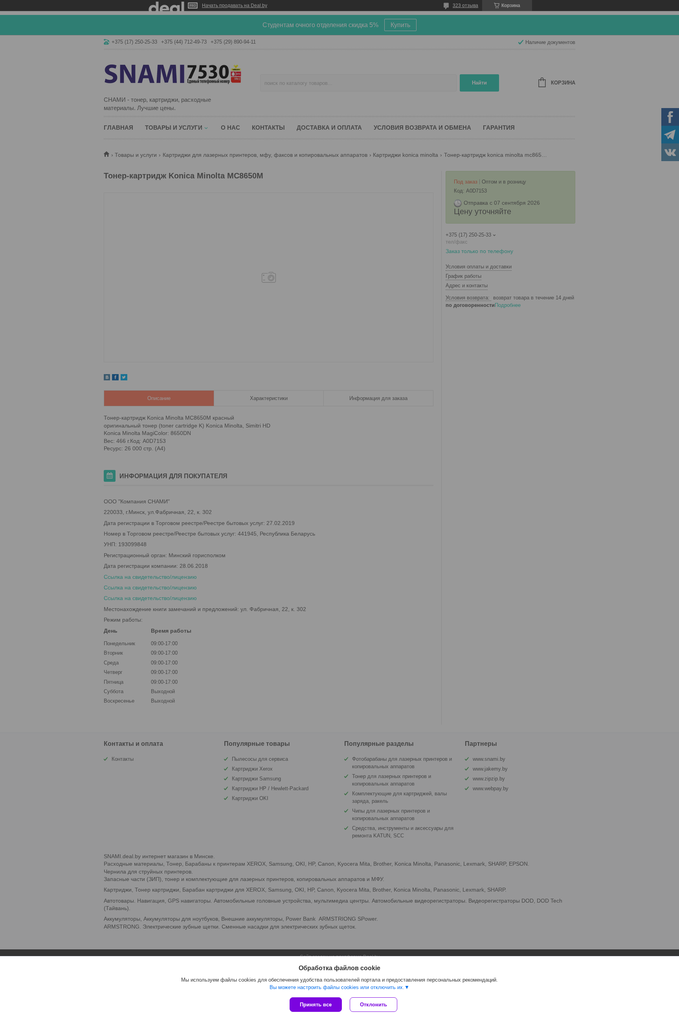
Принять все (316, 1005)
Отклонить (373, 1005)
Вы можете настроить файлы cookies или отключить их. (337, 987)
